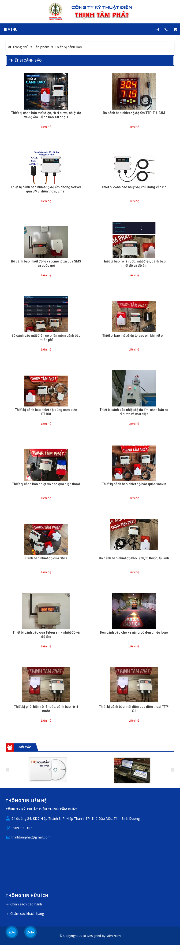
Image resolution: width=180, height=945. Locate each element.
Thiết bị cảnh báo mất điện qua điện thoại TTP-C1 (134, 709)
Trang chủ (19, 46)
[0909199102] (12, 932)
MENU (12, 29)
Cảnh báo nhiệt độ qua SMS (46, 558)
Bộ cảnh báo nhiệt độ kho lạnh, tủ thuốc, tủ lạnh (134, 558)
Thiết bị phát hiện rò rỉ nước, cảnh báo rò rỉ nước (46, 709)
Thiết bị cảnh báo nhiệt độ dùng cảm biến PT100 (46, 412)
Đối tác (25, 747)
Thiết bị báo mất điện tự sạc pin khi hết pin (133, 335)
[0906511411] (30, 932)
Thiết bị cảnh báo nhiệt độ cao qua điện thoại (46, 484)
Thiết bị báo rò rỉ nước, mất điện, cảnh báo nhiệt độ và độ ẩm (134, 263)
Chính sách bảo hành (26, 904)
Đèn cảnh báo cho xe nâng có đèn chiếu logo (134, 632)
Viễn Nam (113, 936)
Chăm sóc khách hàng (27, 913)
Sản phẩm (41, 46)
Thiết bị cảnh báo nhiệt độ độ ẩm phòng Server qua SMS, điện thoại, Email (46, 189)
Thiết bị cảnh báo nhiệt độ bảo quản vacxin (134, 484)
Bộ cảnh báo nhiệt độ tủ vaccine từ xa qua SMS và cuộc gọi (46, 263)
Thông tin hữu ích (27, 895)
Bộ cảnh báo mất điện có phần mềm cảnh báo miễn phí (46, 338)
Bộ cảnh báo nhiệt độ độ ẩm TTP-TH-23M (134, 113)
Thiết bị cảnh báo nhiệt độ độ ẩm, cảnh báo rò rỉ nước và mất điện (134, 412)
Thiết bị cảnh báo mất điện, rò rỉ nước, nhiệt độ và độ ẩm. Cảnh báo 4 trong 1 (46, 115)
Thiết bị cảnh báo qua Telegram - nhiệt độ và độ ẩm (46, 635)
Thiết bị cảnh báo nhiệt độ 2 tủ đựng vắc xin (133, 187)
